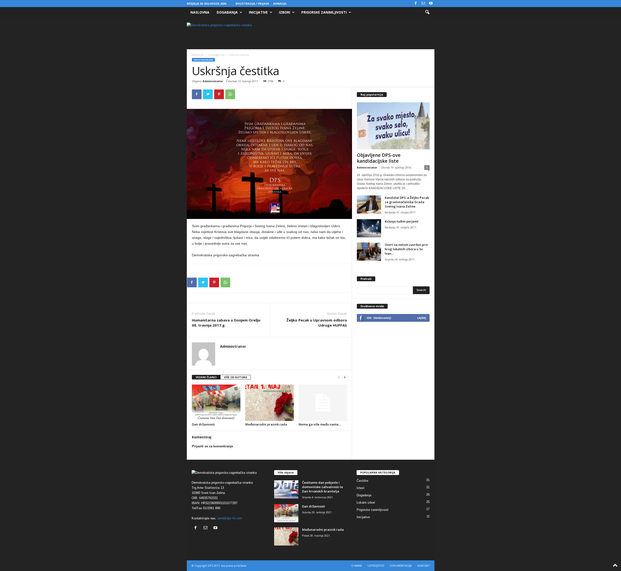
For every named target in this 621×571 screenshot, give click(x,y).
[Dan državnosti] (216, 403)
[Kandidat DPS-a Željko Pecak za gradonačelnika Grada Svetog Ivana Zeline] (369, 204)
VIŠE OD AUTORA (235, 377)
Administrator (213, 81)
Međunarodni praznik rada (266, 424)
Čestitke (362, 481)
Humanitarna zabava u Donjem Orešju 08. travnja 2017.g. (226, 323)
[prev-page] (338, 377)
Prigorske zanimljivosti (324, 12)
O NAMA (356, 565)
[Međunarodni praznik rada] (269, 403)
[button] (427, 12)
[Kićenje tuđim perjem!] (369, 228)
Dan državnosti (203, 424)
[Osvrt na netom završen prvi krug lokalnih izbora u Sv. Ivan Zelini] (369, 251)
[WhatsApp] (230, 94)
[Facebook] (416, 3)
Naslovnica (198, 54)
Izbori (284, 12)
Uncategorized (216, 54)
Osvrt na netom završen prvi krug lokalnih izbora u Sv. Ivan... (406, 249)
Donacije (279, 3)
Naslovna (199, 12)
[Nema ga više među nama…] (323, 403)
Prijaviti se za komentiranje (212, 446)
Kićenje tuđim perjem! (401, 221)
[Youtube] (431, 3)
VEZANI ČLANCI (206, 377)
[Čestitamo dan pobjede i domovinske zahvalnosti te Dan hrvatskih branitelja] (286, 489)
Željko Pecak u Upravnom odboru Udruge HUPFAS (316, 323)
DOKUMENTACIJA (401, 565)
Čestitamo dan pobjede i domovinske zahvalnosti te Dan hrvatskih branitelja (322, 486)
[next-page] (344, 377)
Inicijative (258, 12)
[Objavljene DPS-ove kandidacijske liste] (393, 125)
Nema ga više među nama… (320, 424)
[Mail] (423, 3)
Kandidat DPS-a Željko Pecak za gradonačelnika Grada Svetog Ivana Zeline (407, 202)
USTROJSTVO (376, 565)
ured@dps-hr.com (229, 518)
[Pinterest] (219, 94)
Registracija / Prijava (252, 3)
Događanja (227, 12)
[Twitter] (208, 94)
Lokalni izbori (366, 502)
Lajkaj (421, 318)
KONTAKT (423, 565)
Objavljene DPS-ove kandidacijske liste (378, 158)
